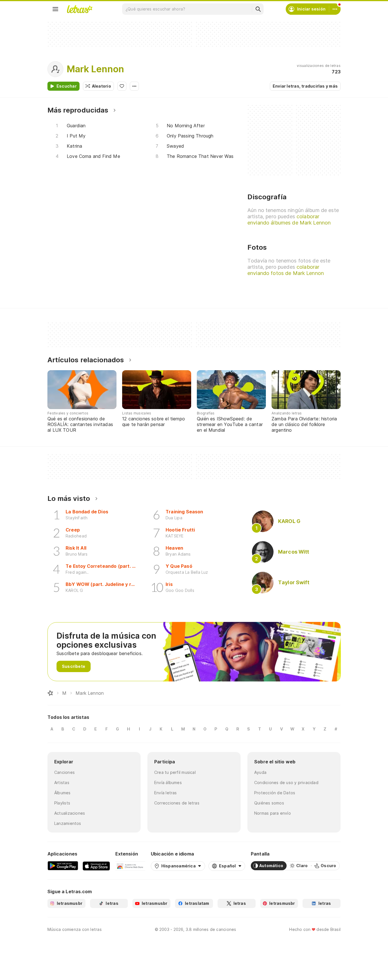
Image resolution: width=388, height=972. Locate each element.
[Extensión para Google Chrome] (130, 865)
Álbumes (62, 792)
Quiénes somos (269, 803)
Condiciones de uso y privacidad (286, 782)
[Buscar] (258, 9)
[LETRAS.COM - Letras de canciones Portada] (79, 9)
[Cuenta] (335, 9)
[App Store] (96, 865)
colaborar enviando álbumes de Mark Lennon (289, 219)
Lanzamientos (67, 823)
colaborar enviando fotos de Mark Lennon (285, 270)
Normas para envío (272, 813)
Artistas (61, 782)
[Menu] (55, 9)
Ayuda (260, 772)
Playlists (62, 803)
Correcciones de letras (176, 803)
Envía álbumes (168, 782)
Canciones (64, 772)
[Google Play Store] (62, 865)
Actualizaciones (69, 813)
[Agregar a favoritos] (121, 86)
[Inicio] (50, 693)
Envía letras (165, 792)
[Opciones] (134, 86)
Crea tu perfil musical (175, 772)
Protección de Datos (274, 792)
